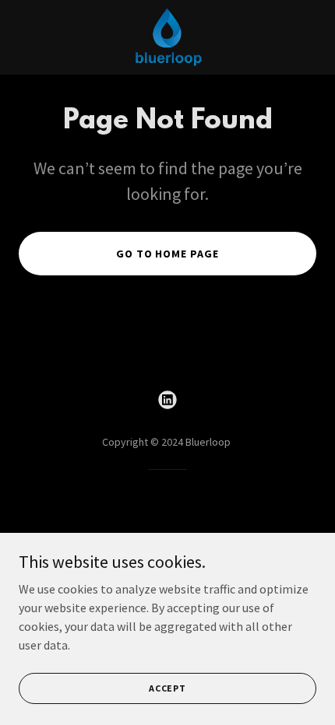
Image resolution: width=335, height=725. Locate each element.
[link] (167, 37)
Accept (167, 688)
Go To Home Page (168, 254)
